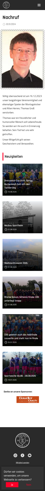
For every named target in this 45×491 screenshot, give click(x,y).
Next (43, 408)
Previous (2, 408)
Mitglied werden (22, 462)
